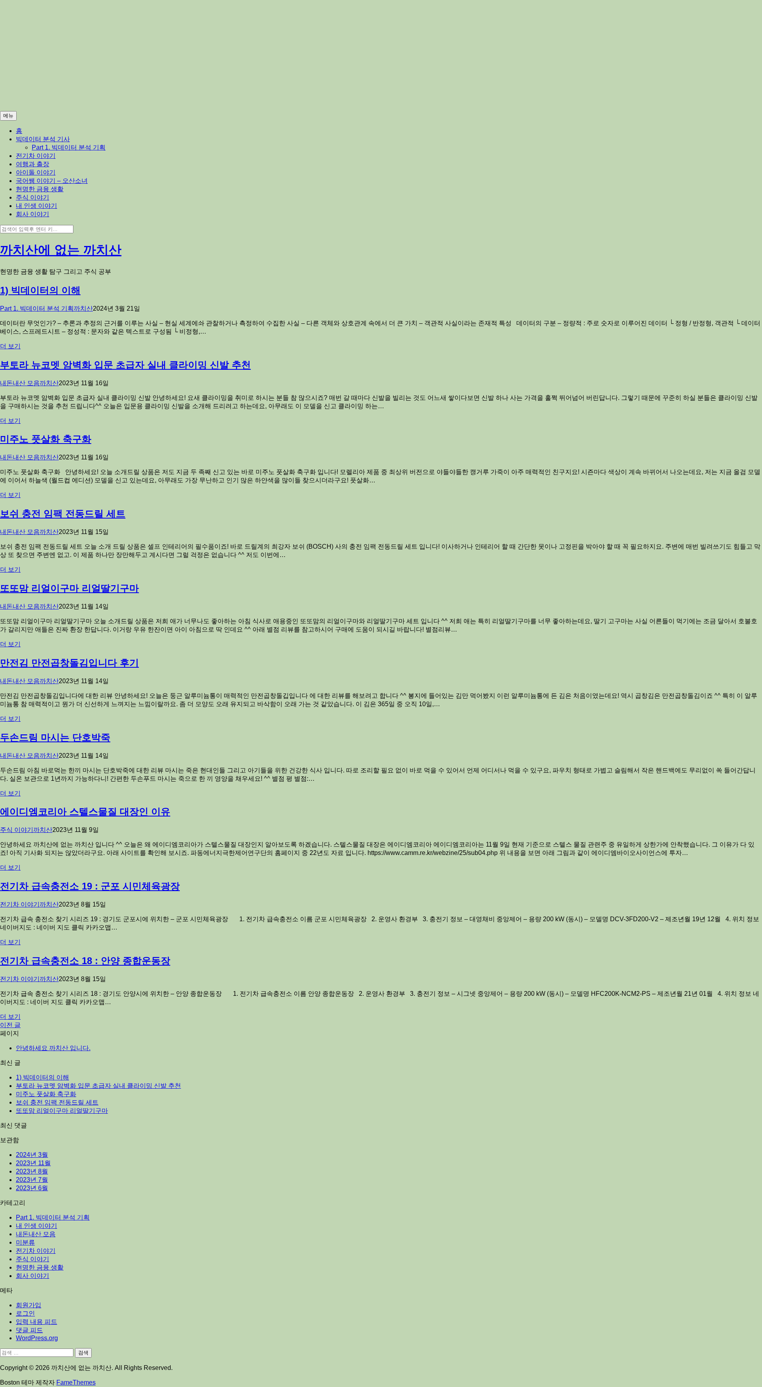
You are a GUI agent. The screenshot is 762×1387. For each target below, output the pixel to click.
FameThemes (76, 1382)
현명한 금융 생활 (40, 189)
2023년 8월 (32, 1171)
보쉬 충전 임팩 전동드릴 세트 (62, 513)
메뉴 (8, 116)
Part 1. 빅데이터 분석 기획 (69, 147)
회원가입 (28, 1305)
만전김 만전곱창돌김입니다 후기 (69, 662)
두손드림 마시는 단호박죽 (55, 737)
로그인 (25, 1313)
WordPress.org (37, 1338)
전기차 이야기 (36, 155)
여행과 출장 (32, 164)
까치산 (83, 308)
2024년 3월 (32, 1154)
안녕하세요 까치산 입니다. (53, 1048)
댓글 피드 (29, 1330)
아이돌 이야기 (36, 172)
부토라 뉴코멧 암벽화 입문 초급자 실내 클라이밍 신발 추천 (125, 364)
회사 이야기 (32, 214)
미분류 (25, 1242)
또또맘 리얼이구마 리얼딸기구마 (69, 588)
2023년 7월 (32, 1179)
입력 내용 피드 (36, 1321)
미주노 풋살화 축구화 (45, 439)
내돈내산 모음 (20, 383)
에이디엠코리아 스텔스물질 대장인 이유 (85, 811)
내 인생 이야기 (36, 205)
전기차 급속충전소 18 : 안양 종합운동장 (85, 960)
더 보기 (10, 346)
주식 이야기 (32, 197)
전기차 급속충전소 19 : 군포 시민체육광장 (90, 886)
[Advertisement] (238, 55)
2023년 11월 (33, 1163)
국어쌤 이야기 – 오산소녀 (52, 180)
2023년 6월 (32, 1188)
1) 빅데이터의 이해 (40, 290)
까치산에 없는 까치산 (60, 250)
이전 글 (10, 1025)
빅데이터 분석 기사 (43, 139)
